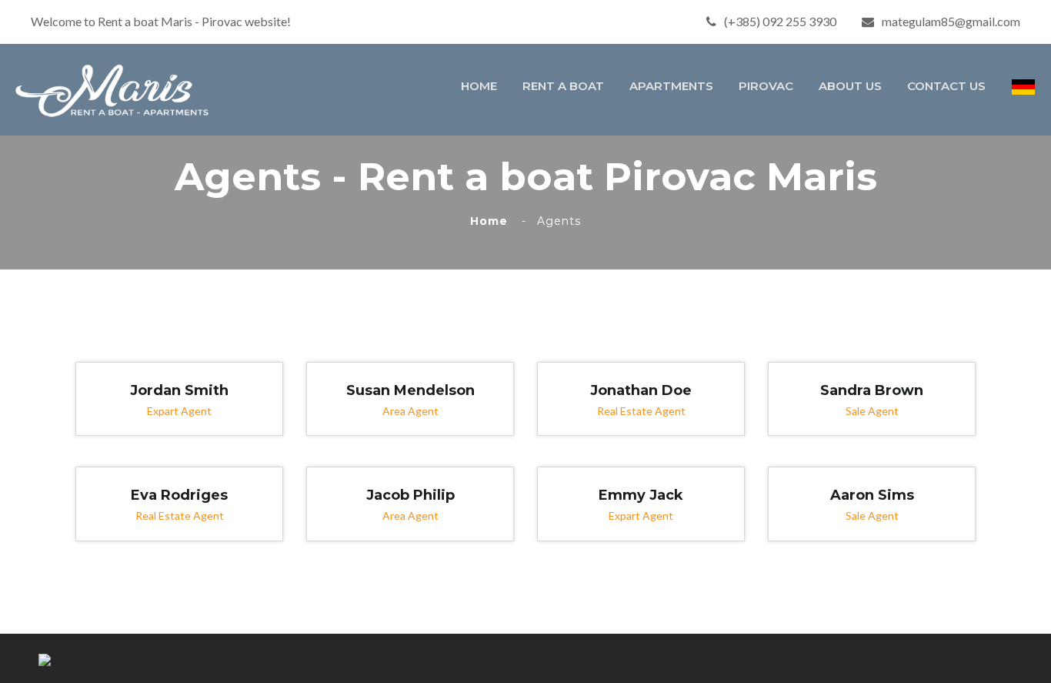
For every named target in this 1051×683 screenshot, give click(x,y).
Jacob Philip (410, 495)
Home (479, 86)
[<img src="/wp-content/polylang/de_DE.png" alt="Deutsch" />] (1023, 87)
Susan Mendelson (410, 390)
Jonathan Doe (641, 390)
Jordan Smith (179, 390)
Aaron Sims (872, 495)
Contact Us (946, 86)
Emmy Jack (641, 495)
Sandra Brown (871, 390)
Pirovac (766, 86)
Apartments (671, 86)
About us (850, 86)
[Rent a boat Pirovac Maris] (117, 88)
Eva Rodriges (179, 495)
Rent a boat (563, 86)
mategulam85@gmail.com (951, 21)
